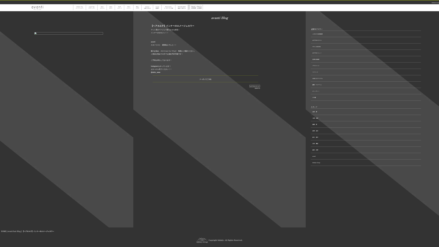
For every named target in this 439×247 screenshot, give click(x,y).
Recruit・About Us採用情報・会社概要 (196, 7)
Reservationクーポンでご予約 (168, 7)
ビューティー (315, 91)
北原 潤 (314, 112)
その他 (314, 97)
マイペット (315, 72)
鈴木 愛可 (315, 137)
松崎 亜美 (315, 131)
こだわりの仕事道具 (317, 34)
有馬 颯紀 (315, 143)
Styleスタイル (102, 7)
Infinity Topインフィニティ (80, 7)
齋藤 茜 (314, 124)
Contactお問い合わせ (147, 7)
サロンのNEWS (316, 46)
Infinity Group (316, 162)
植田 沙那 (315, 150)
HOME (3, 231)
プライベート (315, 65)
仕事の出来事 (315, 59)
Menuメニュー (128, 7)
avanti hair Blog (14, 231)
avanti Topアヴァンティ (91, 7)
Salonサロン (110, 7)
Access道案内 (157, 7)
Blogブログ (137, 7)
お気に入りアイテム (317, 78)
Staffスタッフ (119, 7)
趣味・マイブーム (316, 85)
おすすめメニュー (316, 53)
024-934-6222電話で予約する (182, 7)
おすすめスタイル (254, 86)
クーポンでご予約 (205, 79)
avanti (314, 156)
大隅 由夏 (315, 118)
